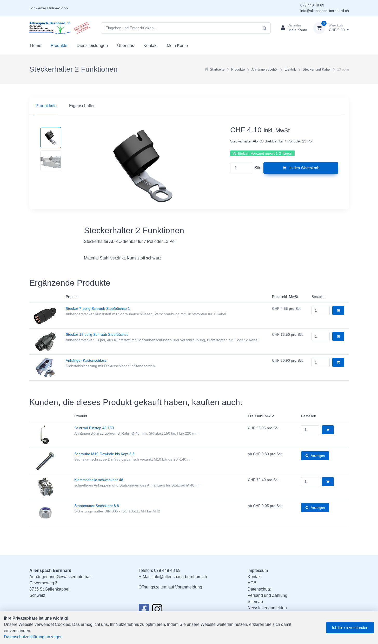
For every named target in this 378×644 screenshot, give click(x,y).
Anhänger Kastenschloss (86, 360)
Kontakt (150, 45)
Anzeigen (318, 456)
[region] (189, 106)
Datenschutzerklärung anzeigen (33, 637)
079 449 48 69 (312, 5)
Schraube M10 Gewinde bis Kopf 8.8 (104, 454)
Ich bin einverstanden (350, 627)
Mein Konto (177, 45)
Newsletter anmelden (267, 608)
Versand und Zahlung (267, 595)
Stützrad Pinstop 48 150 (94, 428)
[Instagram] (157, 610)
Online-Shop (57, 8)
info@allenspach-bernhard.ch (324, 11)
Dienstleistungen (92, 45)
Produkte (59, 45)
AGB (252, 583)
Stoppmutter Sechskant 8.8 (96, 506)
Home (35, 45)
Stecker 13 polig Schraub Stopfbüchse (97, 334)
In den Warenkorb (303, 168)
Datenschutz (259, 589)
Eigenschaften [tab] (82, 106)
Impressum (258, 570)
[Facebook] (143, 610)
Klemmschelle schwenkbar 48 (98, 480)
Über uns (125, 45)
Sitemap (255, 601)
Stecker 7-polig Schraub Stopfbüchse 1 (98, 308)
